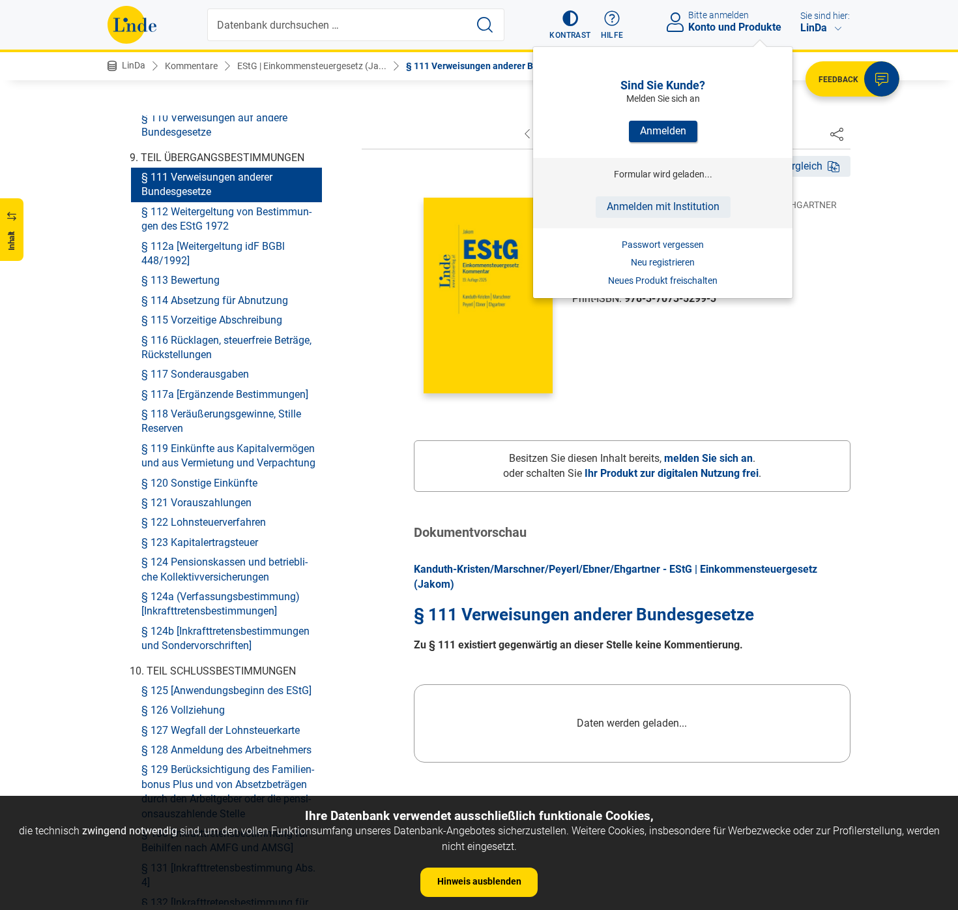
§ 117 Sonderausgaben (195, 374)
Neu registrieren (663, 262)
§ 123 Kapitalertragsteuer (199, 542)
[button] (570, 24)
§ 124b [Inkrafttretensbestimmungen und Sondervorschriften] (225, 637)
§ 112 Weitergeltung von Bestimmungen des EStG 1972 (226, 218)
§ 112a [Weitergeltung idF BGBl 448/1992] (213, 252)
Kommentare (191, 66)
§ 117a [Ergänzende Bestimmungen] (224, 393)
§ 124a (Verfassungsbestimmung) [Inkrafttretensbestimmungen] (220, 603)
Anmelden (663, 131)
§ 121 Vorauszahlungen (196, 502)
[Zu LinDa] (132, 25)
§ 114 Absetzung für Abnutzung (214, 300)
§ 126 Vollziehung (183, 710)
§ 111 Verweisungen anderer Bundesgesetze (206, 184)
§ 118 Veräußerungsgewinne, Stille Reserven (221, 421)
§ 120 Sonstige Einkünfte (199, 482)
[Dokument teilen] (837, 133)
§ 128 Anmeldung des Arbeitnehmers (226, 750)
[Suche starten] (485, 24)
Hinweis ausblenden (479, 881)
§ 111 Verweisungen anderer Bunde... (484, 66)
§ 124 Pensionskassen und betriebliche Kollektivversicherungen (224, 569)
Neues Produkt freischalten (663, 280)
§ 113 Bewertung (180, 280)
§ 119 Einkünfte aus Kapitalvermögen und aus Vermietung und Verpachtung (228, 455)
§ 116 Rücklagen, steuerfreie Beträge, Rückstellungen (226, 346)
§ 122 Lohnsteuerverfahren (203, 522)
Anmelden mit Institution (663, 206)
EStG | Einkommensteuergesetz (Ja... (311, 66)
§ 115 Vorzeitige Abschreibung (211, 320)
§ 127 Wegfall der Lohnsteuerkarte (220, 729)
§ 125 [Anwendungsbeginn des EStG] (226, 690)
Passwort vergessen (663, 244)
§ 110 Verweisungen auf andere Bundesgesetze (214, 124)
